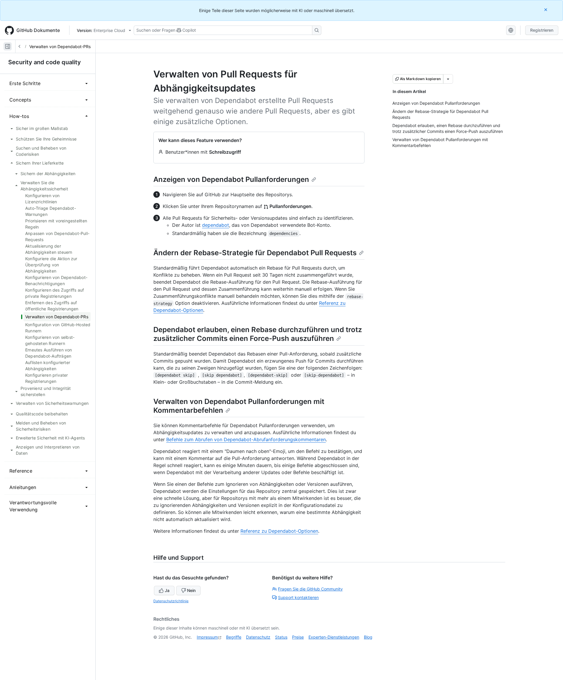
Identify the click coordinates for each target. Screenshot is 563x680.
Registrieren (541, 30)
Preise (298, 637)
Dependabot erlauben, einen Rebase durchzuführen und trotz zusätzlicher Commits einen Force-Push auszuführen (257, 334)
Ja (167, 590)
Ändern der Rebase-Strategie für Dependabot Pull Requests (255, 252)
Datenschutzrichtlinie (171, 601)
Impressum (207, 637)
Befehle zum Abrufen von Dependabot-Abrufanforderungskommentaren (246, 439)
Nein (191, 590)
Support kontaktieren (298, 597)
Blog (368, 637)
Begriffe (233, 637)
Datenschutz (258, 637)
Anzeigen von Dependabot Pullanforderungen (231, 179)
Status (281, 637)
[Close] (546, 9)
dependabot (215, 225)
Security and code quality (44, 62)
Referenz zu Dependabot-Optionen (279, 531)
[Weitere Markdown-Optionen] (448, 79)
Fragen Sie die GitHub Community (310, 588)
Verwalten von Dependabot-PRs (60, 46)
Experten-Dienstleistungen (333, 637)
